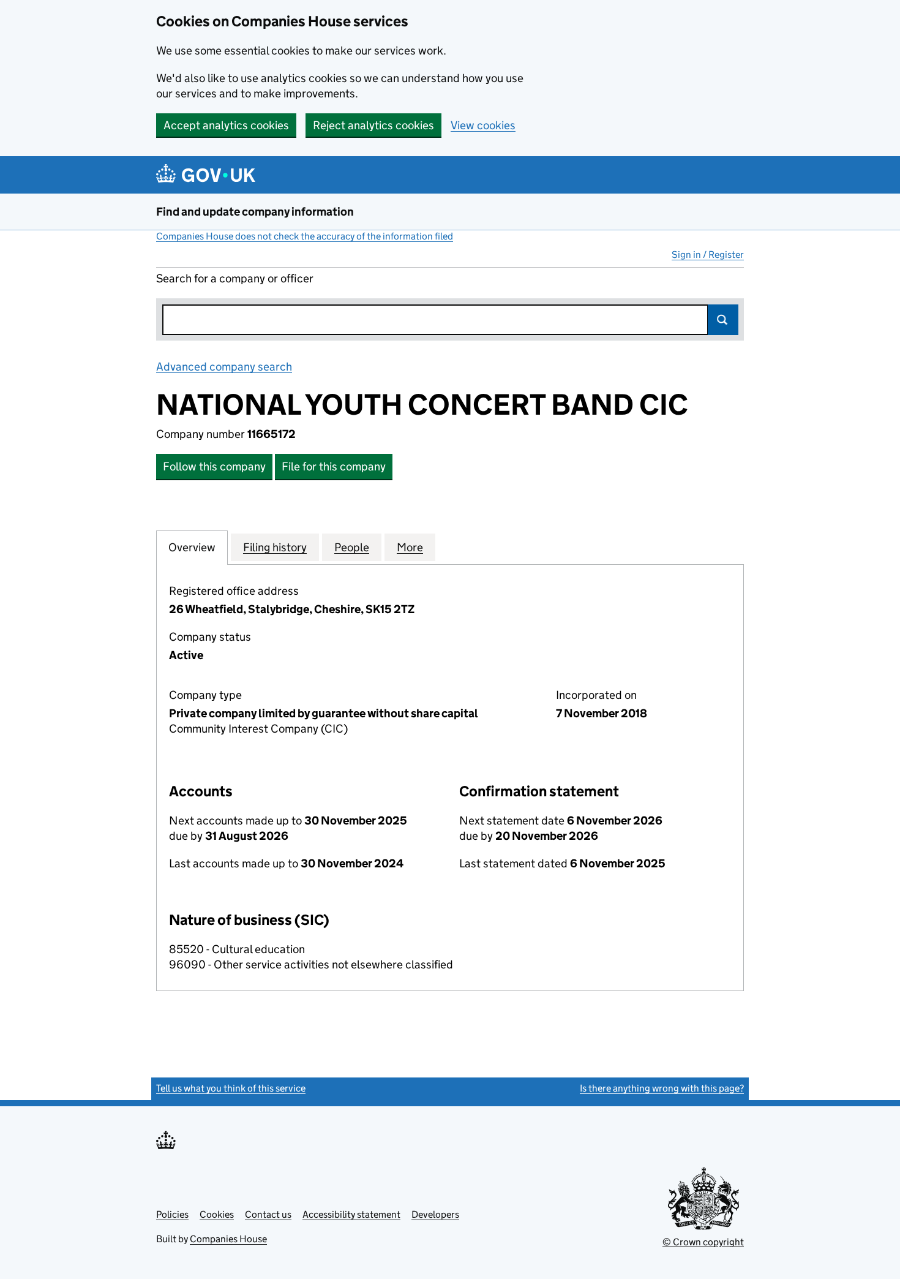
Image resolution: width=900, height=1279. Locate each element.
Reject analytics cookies (373, 125)
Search (723, 319)
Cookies (217, 1214)
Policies (172, 1214)
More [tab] (410, 547)
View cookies (483, 125)
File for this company (334, 466)
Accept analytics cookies (226, 125)
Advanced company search (224, 367)
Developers (435, 1214)
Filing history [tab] (275, 547)
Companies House (228, 1239)
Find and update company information (255, 212)
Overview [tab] (192, 547)
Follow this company (214, 466)
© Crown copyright (703, 1242)
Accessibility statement (351, 1214)
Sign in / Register (708, 254)
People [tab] (351, 547)
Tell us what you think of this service (231, 1088)
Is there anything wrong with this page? (662, 1088)
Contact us (268, 1214)
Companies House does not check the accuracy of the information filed (304, 236)
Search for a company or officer (234, 278)
